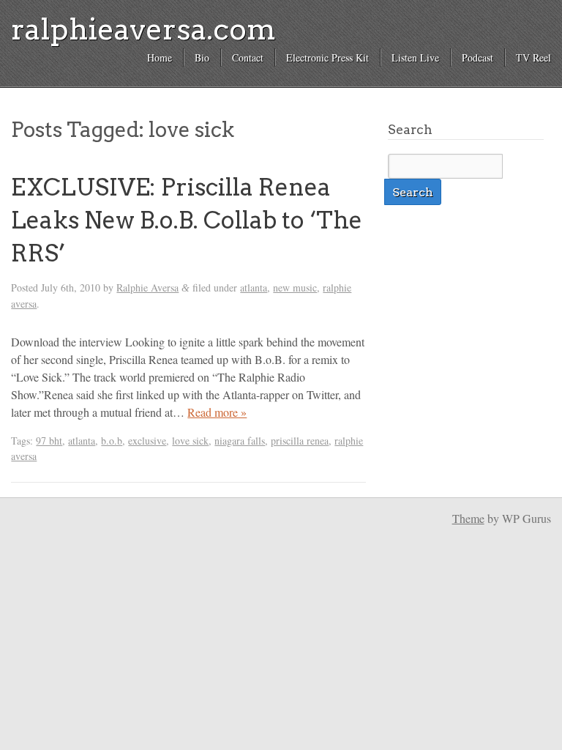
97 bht (49, 441)
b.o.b (111, 441)
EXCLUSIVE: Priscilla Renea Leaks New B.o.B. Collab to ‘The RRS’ (186, 220)
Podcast (477, 57)
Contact (247, 57)
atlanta (253, 287)
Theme (468, 518)
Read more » (217, 412)
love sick (190, 441)
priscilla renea (300, 441)
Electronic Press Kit (327, 57)
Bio (202, 57)
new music (295, 287)
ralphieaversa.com (143, 29)
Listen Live (415, 57)
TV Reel (533, 57)
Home (159, 57)
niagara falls (239, 441)
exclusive (147, 441)
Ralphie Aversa (147, 287)
